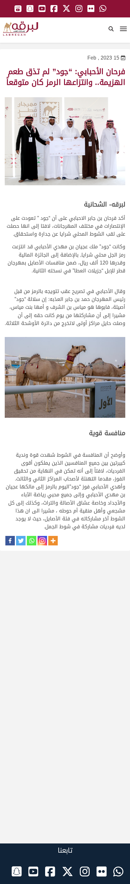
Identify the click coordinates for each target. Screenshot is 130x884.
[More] (53, 540)
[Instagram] (42, 540)
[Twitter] (21, 540)
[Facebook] (10, 540)
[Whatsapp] (31, 540)
